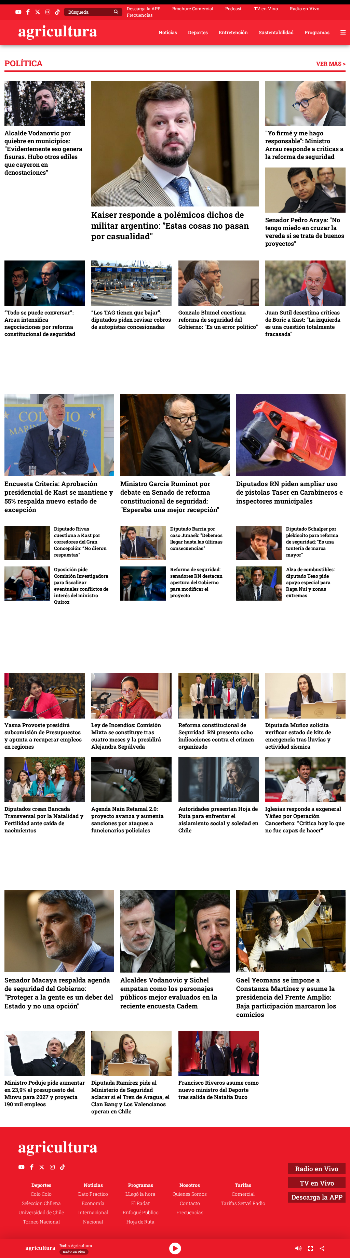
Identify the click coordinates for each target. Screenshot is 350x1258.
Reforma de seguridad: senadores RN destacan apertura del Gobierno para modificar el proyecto (196, 582)
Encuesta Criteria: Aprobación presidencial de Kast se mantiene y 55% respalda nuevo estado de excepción (58, 496)
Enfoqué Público (141, 1212)
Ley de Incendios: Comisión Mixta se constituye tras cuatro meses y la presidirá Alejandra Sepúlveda (126, 735)
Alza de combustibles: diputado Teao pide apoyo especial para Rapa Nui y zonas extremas (310, 582)
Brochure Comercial (192, 8)
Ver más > (331, 63)
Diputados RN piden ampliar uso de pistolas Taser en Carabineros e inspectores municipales (289, 492)
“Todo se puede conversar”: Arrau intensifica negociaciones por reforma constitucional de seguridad (39, 323)
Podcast (233, 8)
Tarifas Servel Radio (243, 1203)
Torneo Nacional (41, 1221)
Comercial (243, 1194)
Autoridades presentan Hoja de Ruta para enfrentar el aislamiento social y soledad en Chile (218, 819)
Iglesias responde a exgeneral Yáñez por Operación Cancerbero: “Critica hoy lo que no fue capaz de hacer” (305, 819)
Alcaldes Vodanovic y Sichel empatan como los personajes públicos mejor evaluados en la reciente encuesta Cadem (168, 993)
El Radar (140, 1203)
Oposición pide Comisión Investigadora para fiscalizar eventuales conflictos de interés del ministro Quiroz (81, 585)
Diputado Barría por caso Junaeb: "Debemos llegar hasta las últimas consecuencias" (196, 538)
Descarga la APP (143, 8)
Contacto (190, 1203)
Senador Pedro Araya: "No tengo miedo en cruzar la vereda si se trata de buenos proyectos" (304, 231)
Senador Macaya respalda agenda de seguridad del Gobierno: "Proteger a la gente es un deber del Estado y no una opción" (58, 993)
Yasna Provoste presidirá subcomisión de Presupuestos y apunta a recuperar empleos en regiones (43, 735)
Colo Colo (41, 1194)
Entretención (233, 32)
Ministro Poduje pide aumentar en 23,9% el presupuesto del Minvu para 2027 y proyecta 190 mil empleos (44, 1093)
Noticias (168, 32)
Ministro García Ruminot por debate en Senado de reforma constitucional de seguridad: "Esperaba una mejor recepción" (169, 496)
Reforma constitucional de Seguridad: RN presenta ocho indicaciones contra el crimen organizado (216, 735)
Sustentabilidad (276, 32)
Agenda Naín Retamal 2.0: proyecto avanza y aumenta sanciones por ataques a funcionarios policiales (127, 819)
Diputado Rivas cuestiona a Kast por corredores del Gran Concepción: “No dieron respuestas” (80, 542)
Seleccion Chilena (41, 1203)
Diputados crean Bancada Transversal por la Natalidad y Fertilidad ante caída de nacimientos (43, 819)
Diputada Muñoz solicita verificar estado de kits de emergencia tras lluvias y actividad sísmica (298, 735)
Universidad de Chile (41, 1212)
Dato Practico (93, 1194)
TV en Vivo (266, 8)
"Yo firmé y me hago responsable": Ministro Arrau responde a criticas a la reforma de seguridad (304, 145)
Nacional (93, 1221)
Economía (93, 1203)
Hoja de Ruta (140, 1221)
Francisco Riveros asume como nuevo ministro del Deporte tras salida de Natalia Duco (218, 1089)
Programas (317, 32)
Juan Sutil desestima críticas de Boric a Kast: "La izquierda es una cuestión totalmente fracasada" (302, 323)
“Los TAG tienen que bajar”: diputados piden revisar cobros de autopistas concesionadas (131, 319)
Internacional (93, 1212)
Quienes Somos (190, 1194)
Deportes (198, 32)
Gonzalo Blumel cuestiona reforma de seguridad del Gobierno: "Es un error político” (218, 319)
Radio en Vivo (304, 8)
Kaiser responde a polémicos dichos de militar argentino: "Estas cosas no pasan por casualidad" (170, 225)
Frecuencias (139, 15)
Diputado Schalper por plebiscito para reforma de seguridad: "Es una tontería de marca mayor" (312, 542)
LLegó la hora (140, 1194)
